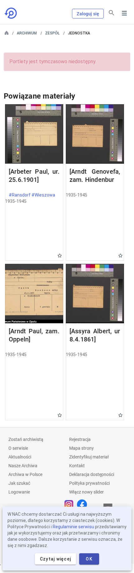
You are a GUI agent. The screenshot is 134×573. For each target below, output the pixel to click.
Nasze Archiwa (22, 465)
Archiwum (27, 33)
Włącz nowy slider (86, 491)
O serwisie (18, 448)
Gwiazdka (60, 255)
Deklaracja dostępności (91, 474)
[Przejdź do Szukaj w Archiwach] (11, 13)
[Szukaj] (111, 13)
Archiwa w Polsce (25, 474)
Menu (124, 13)
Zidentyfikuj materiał (89, 456)
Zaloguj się (88, 13)
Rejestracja (80, 439)
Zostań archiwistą (25, 439)
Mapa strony (81, 448)
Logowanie (19, 491)
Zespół (52, 33)
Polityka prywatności (89, 483)
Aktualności (19, 456)
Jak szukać (19, 483)
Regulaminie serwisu (73, 526)
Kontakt (77, 465)
